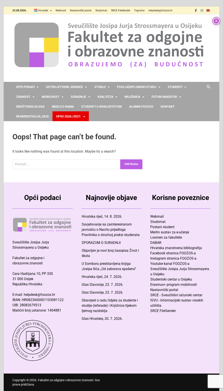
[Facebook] (195, 10)
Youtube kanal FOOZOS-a (169, 264)
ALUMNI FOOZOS (141, 106)
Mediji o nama (63, 106)
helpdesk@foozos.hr (160, 10)
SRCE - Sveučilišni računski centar (176, 295)
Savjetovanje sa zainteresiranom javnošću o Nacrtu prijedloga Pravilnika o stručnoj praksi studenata (111, 229)
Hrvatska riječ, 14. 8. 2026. (102, 216)
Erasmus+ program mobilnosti (173, 284)
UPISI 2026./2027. (68, 116)
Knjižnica (132, 96)
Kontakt (168, 106)
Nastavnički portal (80, 10)
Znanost (23, 96)
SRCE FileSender (120, 10)
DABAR (155, 243)
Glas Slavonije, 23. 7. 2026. (102, 284)
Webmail (61, 10)
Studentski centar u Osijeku (171, 279)
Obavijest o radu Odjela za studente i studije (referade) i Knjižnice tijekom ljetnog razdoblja (110, 305)
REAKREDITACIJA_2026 (32, 116)
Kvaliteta (105, 96)
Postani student (162, 227)
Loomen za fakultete (166, 237)
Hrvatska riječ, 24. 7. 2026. (102, 277)
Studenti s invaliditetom (101, 106)
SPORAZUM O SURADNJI (101, 243)
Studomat (101, 10)
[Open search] (208, 87)
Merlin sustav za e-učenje (169, 232)
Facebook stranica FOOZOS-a (173, 253)
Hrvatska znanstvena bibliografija (176, 248)
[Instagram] (201, 10)
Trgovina (139, 10)
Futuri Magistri (164, 96)
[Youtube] (208, 10)
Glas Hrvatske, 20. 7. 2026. (102, 319)
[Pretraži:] (77, 164)
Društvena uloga (30, 106)
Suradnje (78, 96)
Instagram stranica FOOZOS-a (173, 258)
